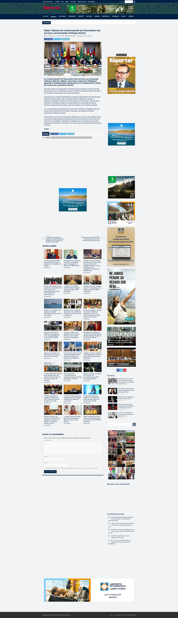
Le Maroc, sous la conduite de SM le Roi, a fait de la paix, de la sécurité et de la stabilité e (75, 22)
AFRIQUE (53, 16)
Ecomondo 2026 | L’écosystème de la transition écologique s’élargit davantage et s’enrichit (73, 376)
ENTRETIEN (105, 16)
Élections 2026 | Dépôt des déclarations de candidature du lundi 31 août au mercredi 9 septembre (72, 312)
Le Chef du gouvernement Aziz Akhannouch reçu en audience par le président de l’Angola (52, 263)
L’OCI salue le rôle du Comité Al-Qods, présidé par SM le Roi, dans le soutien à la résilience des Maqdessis (72, 355)
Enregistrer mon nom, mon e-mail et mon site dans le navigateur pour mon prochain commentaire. (72, 468)
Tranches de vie (82, 1)
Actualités (69, 36)
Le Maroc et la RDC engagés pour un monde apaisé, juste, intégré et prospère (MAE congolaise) (92, 288)
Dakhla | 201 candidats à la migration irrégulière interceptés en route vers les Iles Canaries (52, 312)
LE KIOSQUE (91, 1)
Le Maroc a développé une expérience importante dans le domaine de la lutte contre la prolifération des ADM (55, 239)
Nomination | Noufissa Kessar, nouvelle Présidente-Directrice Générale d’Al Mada (126, 390)
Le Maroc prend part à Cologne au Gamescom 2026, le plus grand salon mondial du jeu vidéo (51, 398)
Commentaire (48, 440)
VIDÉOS (131, 16)
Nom (45, 456)
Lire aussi (73, 1)
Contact (57, 1)
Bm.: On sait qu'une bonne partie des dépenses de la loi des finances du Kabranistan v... (119, 542)
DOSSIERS (115, 16)
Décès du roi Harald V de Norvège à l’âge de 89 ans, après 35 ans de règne (52, 354)
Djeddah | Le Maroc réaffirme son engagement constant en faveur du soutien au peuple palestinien (93, 355)
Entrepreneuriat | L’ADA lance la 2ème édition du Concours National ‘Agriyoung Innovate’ (90, 238)
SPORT (123, 16)
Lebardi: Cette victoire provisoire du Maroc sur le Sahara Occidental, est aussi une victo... (121, 525)
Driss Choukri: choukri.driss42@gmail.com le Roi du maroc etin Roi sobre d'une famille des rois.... (121, 531)
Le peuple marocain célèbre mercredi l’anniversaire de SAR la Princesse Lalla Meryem (72, 419)
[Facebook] (119, 2)
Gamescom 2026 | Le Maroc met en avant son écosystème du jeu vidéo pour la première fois (92, 376)
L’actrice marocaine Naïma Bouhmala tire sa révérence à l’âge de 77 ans (126, 414)
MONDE (97, 16)
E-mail (46, 462)
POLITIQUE (62, 16)
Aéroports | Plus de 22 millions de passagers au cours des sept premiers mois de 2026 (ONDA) (51, 335)
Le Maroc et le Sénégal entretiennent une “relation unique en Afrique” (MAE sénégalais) (72, 288)
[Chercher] (134, 1)
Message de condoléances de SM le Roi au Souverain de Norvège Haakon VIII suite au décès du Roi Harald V (92, 335)
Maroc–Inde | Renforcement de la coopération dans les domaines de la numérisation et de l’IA (121, 342)
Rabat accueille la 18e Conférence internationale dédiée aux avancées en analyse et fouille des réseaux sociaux (52, 420)
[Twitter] (121, 2)
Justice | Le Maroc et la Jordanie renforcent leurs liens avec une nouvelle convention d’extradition (71, 335)
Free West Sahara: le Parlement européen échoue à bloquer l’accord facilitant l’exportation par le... (120, 519)
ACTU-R (45, 16)
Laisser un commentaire (86, 36)
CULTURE (89, 16)
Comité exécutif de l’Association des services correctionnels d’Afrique (71, 137)
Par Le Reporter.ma (50, 36)
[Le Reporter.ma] (52, 7)
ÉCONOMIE (71, 16)
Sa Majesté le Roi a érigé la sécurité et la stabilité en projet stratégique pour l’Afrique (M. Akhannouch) (72, 263)
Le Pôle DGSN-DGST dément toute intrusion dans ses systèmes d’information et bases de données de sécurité (53, 377)
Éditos (67, 1)
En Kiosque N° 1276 (121, 54)
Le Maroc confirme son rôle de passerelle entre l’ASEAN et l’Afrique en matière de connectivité (72, 398)
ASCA (48, 137)
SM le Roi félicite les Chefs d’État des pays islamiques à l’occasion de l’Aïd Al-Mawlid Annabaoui (92, 419)
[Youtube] (123, 2)
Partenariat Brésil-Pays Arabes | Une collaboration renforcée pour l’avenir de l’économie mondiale (92, 398)
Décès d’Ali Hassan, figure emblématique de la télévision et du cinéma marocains (126, 406)
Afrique (74, 36)
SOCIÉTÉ (80, 16)
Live (62, 1)
